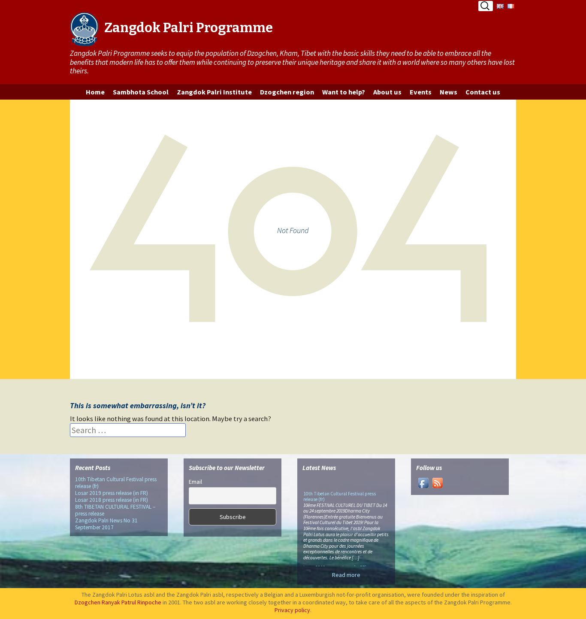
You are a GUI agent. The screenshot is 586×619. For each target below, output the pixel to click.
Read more (346, 575)
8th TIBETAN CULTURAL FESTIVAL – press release (115, 510)
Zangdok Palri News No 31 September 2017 (106, 524)
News (448, 92)
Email (195, 481)
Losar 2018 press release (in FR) (111, 500)
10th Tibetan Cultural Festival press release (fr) (116, 483)
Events (421, 92)
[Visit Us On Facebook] (423, 482)
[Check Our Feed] (437, 482)
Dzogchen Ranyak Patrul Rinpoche (118, 602)
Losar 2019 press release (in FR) (111, 493)
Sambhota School (141, 92)
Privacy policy (292, 610)
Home (95, 92)
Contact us (482, 92)
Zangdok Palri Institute (214, 92)
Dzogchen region (287, 92)
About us (387, 92)
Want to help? (343, 92)
